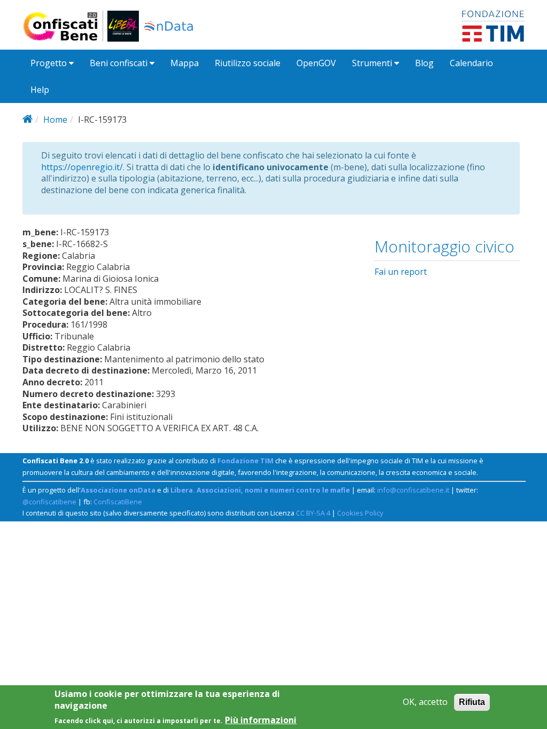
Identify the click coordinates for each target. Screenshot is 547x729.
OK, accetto (425, 702)
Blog (424, 63)
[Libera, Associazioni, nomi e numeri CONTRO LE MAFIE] (123, 26)
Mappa (184, 63)
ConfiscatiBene (117, 501)
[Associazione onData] (168, 26)
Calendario (471, 63)
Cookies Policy (360, 513)
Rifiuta (472, 702)
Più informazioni (260, 720)
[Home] (64, 26)
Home (55, 119)
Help (39, 90)
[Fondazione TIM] (493, 25)
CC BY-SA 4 (313, 513)
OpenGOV (316, 63)
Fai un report (400, 272)
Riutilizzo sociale (247, 63)
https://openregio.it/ (82, 167)
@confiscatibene (49, 501)
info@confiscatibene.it (413, 490)
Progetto (49, 63)
